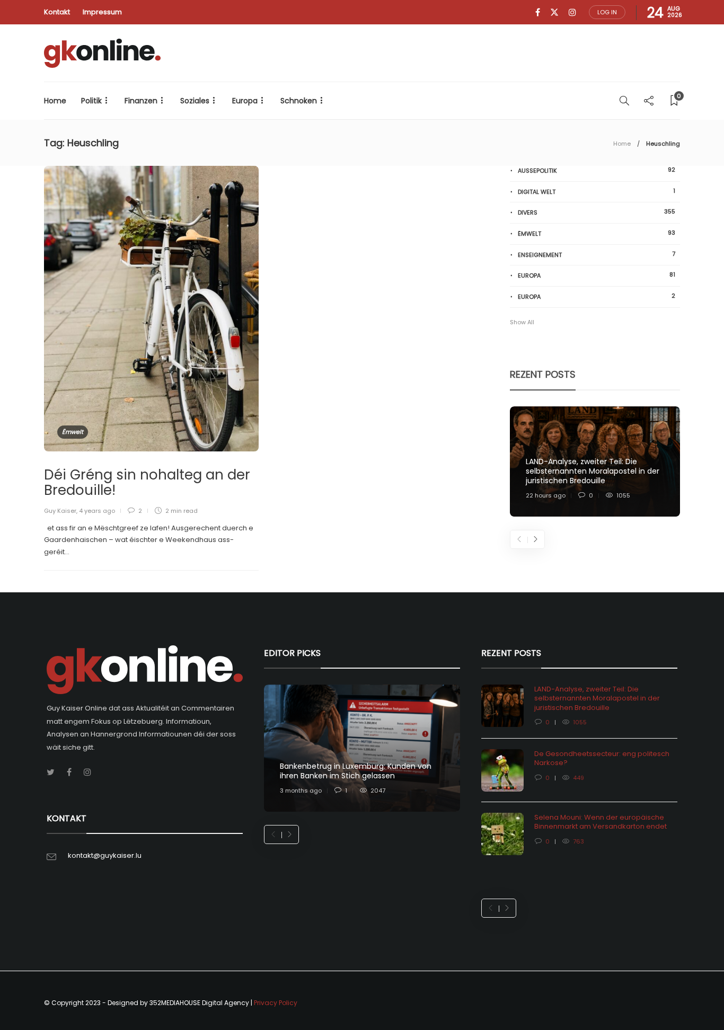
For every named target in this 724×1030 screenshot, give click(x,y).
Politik (91, 100)
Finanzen (141, 100)
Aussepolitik (596, 170)
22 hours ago (546, 495)
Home (55, 100)
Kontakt (57, 12)
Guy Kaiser (60, 511)
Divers (596, 212)
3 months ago (301, 790)
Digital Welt (596, 191)
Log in (607, 12)
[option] (595, 461)
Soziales (194, 100)
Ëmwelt (72, 432)
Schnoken (298, 100)
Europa (245, 100)
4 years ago (97, 511)
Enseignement (596, 254)
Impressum (102, 12)
